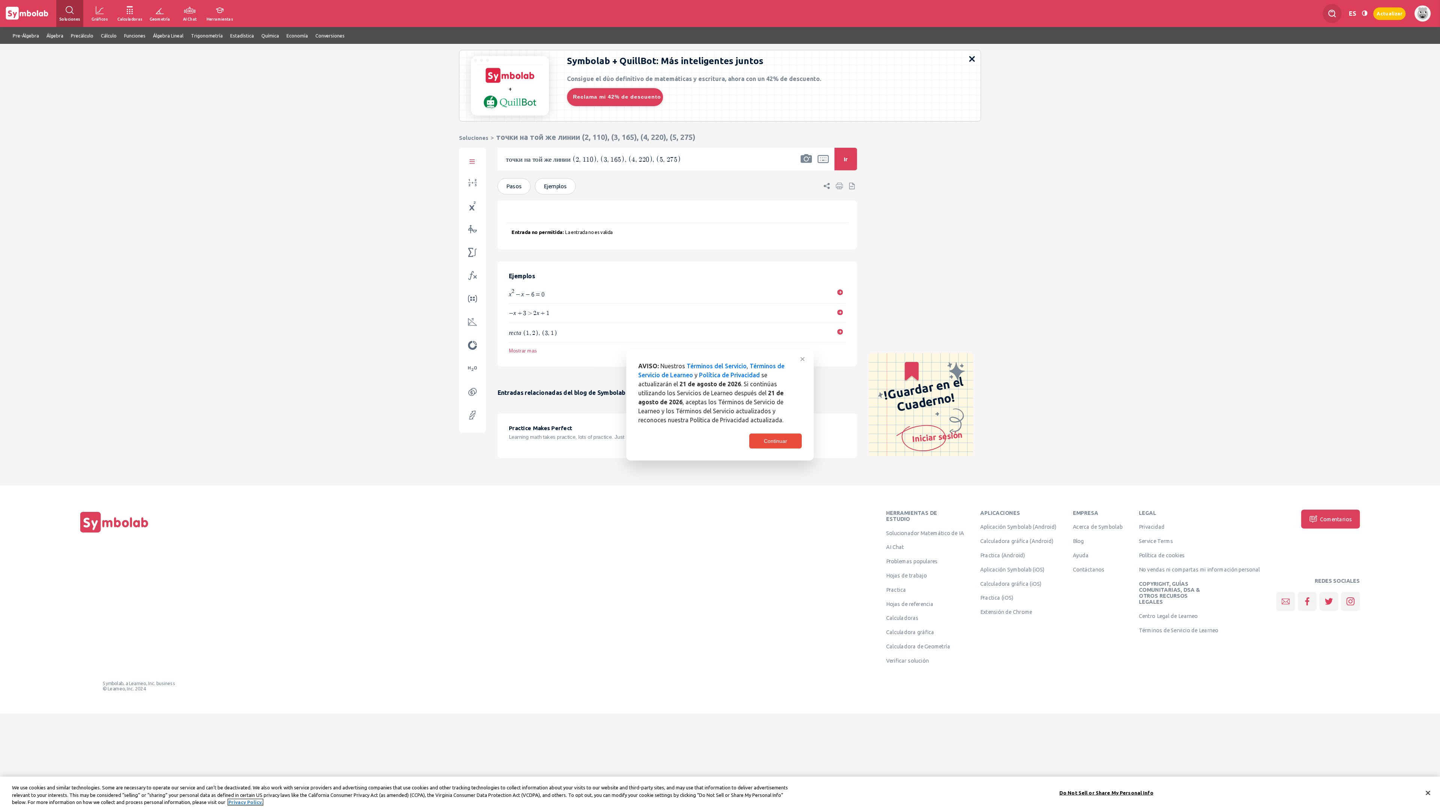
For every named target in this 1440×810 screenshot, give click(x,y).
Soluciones (473, 138)
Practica (896, 590)
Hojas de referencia (909, 604)
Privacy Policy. (245, 802)
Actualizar (1389, 13)
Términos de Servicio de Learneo (1178, 630)
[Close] (1428, 792)
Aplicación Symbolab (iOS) (1012, 570)
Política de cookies (1162, 555)
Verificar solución (907, 661)
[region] (720, 793)
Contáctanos (1089, 570)
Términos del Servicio (717, 366)
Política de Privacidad (729, 375)
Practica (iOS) (996, 598)
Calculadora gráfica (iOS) (1011, 583)
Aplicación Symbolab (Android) (1018, 527)
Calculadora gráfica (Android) (1016, 541)
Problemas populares (912, 561)
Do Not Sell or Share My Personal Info (1106, 792)
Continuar (775, 441)
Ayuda (1081, 555)
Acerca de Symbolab (1098, 527)
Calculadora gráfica (910, 632)
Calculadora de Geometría (918, 647)
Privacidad (1152, 527)
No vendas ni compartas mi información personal (1199, 570)
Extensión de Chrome (1006, 612)
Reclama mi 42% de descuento (617, 97)
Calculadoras (902, 618)
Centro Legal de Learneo (1168, 616)
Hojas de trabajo (906, 576)
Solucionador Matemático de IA (925, 533)
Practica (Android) (1002, 555)
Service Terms (1156, 541)
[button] (806, 164)
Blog (1078, 541)
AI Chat (895, 547)
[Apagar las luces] (1364, 13)
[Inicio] (114, 533)
